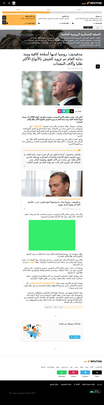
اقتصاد (81, 367)
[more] (25, 166)
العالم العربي (98, 367)
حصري (76, 367)
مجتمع (57, 367)
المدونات (43, 367)
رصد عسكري (64, 367)
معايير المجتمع (54, 384)
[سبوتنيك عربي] (95, 5)
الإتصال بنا (77, 384)
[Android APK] (95, 391)
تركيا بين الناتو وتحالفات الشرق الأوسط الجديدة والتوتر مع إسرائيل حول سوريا (89, 19)
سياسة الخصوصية (66, 384)
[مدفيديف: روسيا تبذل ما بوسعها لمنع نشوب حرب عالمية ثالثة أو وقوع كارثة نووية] (52, 184)
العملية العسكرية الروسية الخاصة (69, 199)
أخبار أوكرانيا (48, 307)
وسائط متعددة (50, 367)
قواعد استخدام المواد (88, 384)
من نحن (99, 384)
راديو (71, 367)
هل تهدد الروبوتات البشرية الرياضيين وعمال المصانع (54, 18)
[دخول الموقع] (9, 3)
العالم (55, 307)
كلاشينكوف (37, 126)
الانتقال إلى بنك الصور (60, 107)
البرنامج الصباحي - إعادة (28, 18)
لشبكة (32, 262)
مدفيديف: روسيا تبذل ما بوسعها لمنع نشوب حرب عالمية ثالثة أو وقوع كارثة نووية (54, 203)
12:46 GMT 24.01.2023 (74, 68)
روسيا (60, 307)
